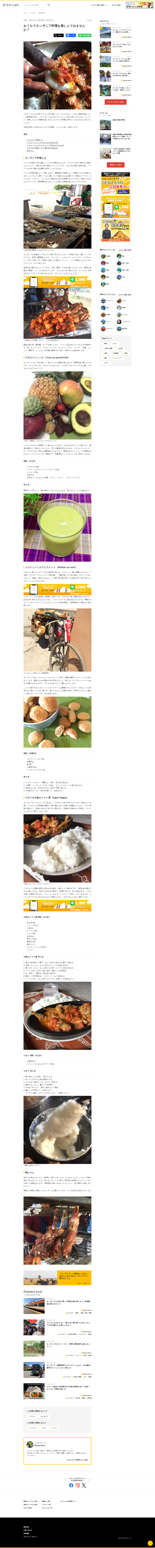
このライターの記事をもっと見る (77, 1460)
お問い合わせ (28, 1530)
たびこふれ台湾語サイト (68, 1501)
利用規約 (26, 1533)
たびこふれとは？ (47, 1508)
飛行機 (89, 1398)
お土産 (121, 348)
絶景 (126, 353)
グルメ (44, 1428)
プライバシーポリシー (31, 1537)
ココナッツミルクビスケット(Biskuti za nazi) (45, 145)
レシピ (55, 1428)
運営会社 (26, 1527)
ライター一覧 (46, 1504)
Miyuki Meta (87, 1310)
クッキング (33, 1428)
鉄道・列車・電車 (86, 1313)
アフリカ (33, 13)
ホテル (106, 363)
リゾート (78, 1355)
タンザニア (41, 13)
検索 (48, 5)
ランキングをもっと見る (115, 102)
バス (85, 1377)
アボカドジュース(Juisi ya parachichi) (42, 143)
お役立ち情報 (72, 1334)
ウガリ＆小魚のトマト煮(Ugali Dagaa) (42, 148)
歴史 (105, 358)
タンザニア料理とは (35, 140)
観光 (77, 1313)
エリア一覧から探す (97, 5)
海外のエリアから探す (31, 1504)
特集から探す (46, 1501)
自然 (85, 1355)
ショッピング (82, 1334)
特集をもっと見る (115, 165)
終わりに (30, 151)
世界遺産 (116, 353)
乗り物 (78, 1398)
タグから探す (116, 5)
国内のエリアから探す (31, 1501)
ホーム (25, 13)
